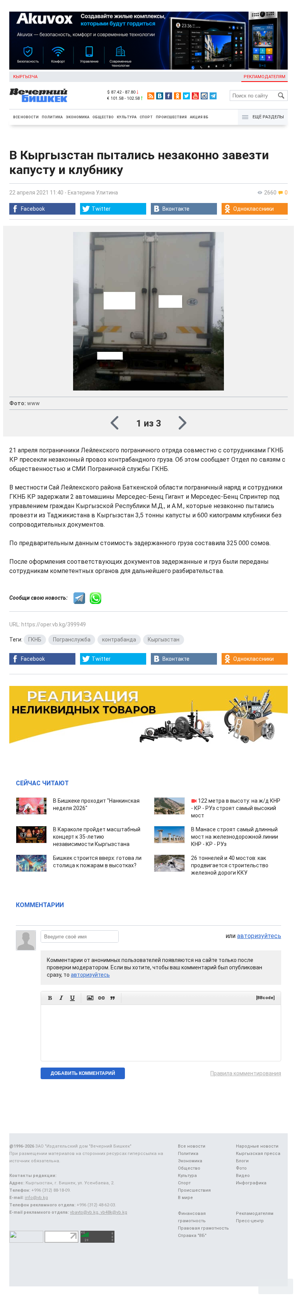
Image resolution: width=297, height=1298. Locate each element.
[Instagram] (204, 95)
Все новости (26, 117)
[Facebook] (168, 95)
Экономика (77, 117)
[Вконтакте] (159, 95)
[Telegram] (213, 95)
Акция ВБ (199, 117)
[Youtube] (195, 95)
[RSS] (150, 95)
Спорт (146, 117)
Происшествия (171, 117)
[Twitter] (186, 95)
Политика (52, 117)
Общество (103, 117)
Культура (127, 117)
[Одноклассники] (177, 95)
